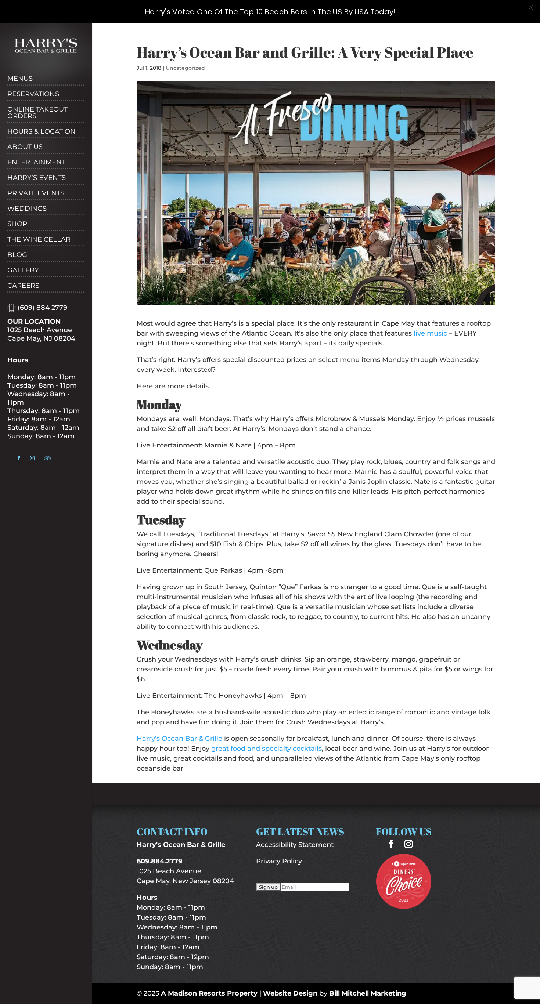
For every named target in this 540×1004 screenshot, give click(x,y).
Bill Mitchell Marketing (367, 993)
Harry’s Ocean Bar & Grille (179, 739)
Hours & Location (41, 131)
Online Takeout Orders (37, 113)
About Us (25, 147)
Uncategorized (185, 68)
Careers (23, 286)
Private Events (35, 193)
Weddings (27, 209)
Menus (20, 79)
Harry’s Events (36, 178)
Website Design (290, 993)
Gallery (23, 270)
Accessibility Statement (295, 845)
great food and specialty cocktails (266, 748)
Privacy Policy (279, 861)
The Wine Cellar (39, 239)
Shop (17, 224)
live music (430, 333)
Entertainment (36, 162)
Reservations (33, 94)
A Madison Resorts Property (209, 993)
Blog (17, 255)
